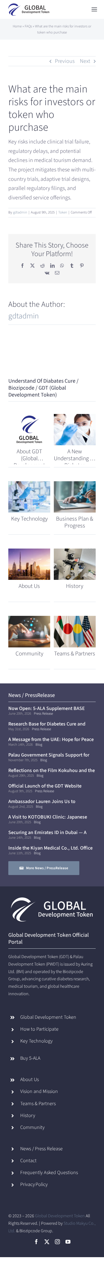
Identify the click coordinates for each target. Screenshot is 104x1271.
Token (62, 212)
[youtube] (67, 1241)
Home (17, 26)
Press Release (43, 713)
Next (85, 61)
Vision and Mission (39, 1091)
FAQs (28, 26)
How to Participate (39, 1029)
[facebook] (36, 1241)
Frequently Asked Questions (49, 1172)
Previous (65, 61)
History (27, 1115)
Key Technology (36, 1041)
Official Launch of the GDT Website (45, 786)
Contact (28, 1160)
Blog (38, 744)
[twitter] (46, 1241)
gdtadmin (20, 212)
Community (32, 1127)
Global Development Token (48, 1017)
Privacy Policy (34, 1184)
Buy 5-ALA (30, 1058)
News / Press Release (41, 1148)
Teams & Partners (38, 1103)
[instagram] (57, 1241)
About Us (29, 1079)
